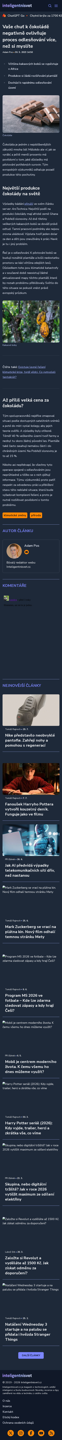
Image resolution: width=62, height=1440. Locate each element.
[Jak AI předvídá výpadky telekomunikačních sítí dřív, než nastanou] (31, 840)
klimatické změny (15, 515)
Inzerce (7, 1406)
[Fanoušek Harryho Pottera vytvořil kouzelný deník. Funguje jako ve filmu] (31, 779)
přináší (28, 204)
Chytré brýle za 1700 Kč (46, 16)
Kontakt (8, 1412)
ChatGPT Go (16, 16)
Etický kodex (11, 1417)
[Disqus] (31, 633)
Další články (31, 1355)
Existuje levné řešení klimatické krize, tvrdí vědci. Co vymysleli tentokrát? (29, 372)
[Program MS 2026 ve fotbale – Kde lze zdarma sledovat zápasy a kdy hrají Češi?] (31, 970)
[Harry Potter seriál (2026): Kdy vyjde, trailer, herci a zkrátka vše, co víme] (31, 1097)
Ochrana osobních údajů (18, 1423)
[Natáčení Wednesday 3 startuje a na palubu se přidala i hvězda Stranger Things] (31, 1299)
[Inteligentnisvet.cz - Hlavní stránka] (17, 6)
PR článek (10, 859)
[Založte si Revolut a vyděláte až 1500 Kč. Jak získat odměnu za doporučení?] (31, 1233)
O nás (6, 1401)
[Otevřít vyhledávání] (49, 5)
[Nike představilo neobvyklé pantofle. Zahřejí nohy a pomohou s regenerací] (31, 710)
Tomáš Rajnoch (13, 729)
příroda (36, 515)
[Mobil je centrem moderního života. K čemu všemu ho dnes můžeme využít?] (31, 1036)
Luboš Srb (10, 1251)
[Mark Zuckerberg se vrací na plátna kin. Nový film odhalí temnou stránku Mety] (31, 901)
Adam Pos (8, 52)
